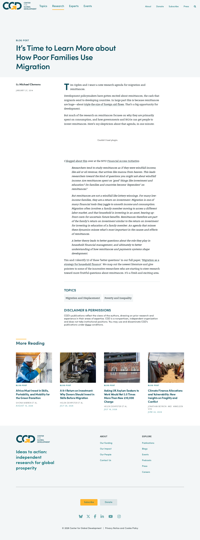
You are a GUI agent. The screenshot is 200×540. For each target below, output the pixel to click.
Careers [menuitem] (146, 472)
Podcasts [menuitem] (146, 460)
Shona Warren (24, 403)
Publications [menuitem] (148, 443)
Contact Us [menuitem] (105, 460)
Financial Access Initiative (123, 161)
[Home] (19, 6)
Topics (43, 6)
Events (88, 6)
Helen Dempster (69, 403)
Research (58, 6)
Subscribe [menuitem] (174, 6)
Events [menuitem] (145, 454)
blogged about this (76, 161)
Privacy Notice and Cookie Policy (121, 528)
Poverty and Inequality (118, 298)
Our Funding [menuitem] (106, 443)
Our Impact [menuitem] (106, 449)
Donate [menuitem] (160, 6)
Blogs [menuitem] (145, 449)
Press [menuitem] (186, 6)
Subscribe (89, 502)
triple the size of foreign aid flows (104, 104)
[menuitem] (195, 6)
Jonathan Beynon (157, 406)
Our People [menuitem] (105, 454)
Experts (74, 6)
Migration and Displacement (83, 298)
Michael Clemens (30, 84)
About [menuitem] (148, 6)
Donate (108, 502)
